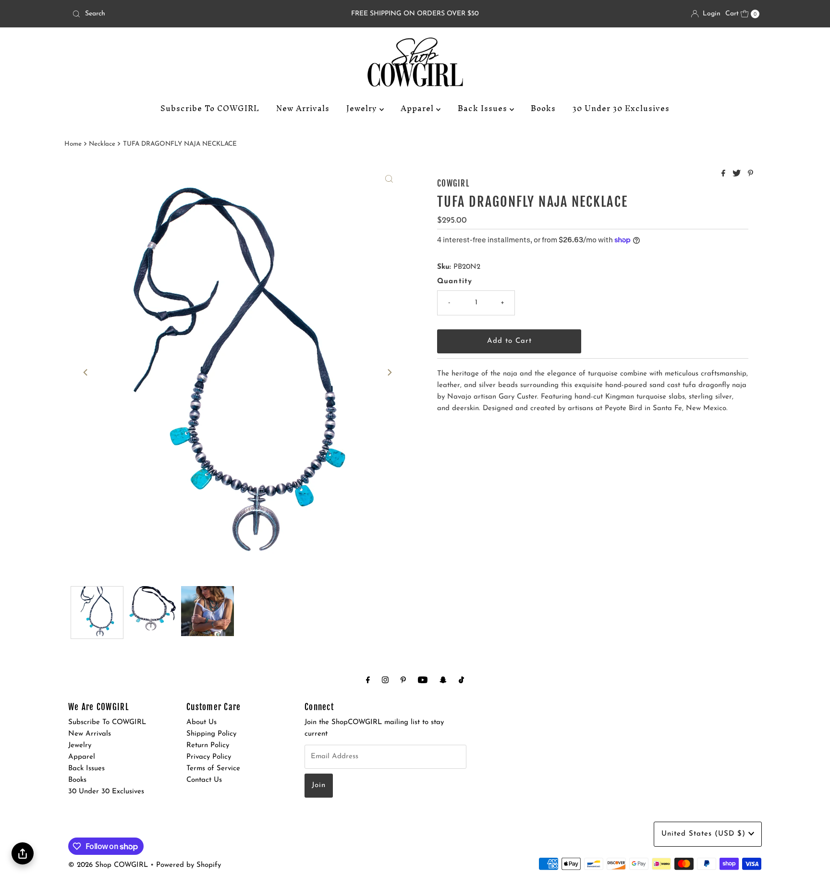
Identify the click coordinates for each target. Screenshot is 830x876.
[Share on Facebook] (724, 174)
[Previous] (86, 372)
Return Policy (207, 745)
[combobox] (181, 14)
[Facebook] (368, 681)
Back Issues (484, 108)
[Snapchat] (443, 681)
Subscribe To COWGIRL (209, 108)
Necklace (102, 144)
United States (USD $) (704, 834)
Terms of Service (213, 768)
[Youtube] (422, 681)
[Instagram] (385, 681)
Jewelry (362, 108)
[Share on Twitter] (737, 174)
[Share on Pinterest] (750, 174)
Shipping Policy (211, 734)
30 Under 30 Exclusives (621, 108)
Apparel (418, 108)
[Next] (389, 372)
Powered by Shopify (188, 865)
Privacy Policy (208, 757)
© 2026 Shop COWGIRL (108, 865)
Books (543, 108)
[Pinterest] (403, 681)
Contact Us (204, 780)
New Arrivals (303, 108)
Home (73, 144)
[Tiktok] (461, 681)
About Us (201, 722)
